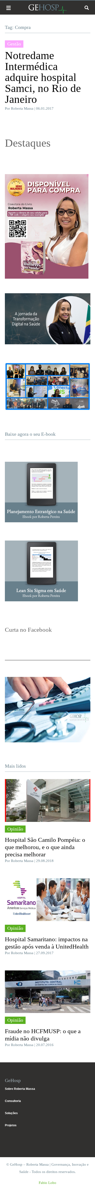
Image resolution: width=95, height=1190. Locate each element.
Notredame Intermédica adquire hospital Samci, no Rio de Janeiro (43, 77)
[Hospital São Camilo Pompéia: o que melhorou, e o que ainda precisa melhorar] (47, 800)
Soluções (11, 1113)
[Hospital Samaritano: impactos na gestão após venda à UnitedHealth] (47, 899)
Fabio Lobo (47, 1183)
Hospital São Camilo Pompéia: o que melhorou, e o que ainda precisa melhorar (45, 847)
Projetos (11, 1125)
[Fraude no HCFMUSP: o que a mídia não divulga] (47, 991)
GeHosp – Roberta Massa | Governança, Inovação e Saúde (47, 9)
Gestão (14, 43)
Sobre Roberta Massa (20, 1089)
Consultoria (13, 1101)
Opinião (15, 829)
